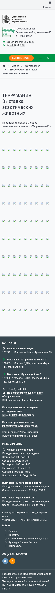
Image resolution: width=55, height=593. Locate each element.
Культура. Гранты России (22, 542)
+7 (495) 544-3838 (16, 45)
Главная (12, 531)
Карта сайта (15, 545)
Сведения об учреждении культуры (28, 538)
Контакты (14, 534)
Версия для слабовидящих (20, 42)
